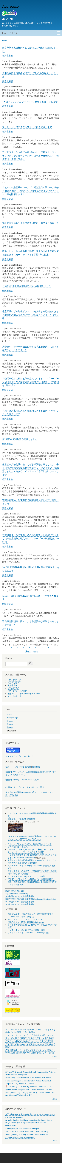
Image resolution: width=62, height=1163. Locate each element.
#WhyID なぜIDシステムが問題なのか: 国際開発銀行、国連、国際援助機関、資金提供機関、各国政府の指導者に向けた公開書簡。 (32, 882)
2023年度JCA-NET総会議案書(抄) (19, 899)
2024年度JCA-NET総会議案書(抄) (19, 896)
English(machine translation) (16, 893)
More (55, 1056)
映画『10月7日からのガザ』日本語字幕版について (29, 844)
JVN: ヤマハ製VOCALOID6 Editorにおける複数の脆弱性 (29, 1041)
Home (4, 40)
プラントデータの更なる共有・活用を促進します (27, 126)
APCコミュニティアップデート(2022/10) (25, 919)
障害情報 (36, 767)
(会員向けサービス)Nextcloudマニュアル (22, 779)
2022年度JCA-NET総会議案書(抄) (19, 901)
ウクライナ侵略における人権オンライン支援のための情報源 (32, 926)
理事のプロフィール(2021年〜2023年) (24, 693)
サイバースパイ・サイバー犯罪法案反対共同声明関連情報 (32, 814)
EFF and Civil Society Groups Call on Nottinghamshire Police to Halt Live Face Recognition (30, 1073)
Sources (10, 727)
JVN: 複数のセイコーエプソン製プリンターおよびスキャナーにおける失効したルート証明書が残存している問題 (30, 1051)
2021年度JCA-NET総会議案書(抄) (19, 904)
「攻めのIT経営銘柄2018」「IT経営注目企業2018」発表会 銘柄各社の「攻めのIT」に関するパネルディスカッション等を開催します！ (30, 191)
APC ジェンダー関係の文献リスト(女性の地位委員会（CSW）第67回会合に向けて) (31, 915)
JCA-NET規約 (13, 688)
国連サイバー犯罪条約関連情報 (21, 819)
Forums (10, 721)
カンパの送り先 (14, 696)
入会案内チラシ (14, 685)
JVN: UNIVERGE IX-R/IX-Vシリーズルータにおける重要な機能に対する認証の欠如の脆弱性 (30, 1031)
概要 (42, 852)
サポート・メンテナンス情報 (18, 767)
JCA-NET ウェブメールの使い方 (19, 756)
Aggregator (11, 730)
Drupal (15, 25)
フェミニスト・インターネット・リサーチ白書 (28, 932)
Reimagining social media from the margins (22, 1128)
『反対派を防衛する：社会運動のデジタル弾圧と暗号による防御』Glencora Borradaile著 (32, 856)
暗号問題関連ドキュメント (19, 847)
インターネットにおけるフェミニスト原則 (26, 876)
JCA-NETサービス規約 (17, 691)
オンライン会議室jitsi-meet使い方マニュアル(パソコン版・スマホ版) (29, 793)
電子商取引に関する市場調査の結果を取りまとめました (30, 222)
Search (10, 724)
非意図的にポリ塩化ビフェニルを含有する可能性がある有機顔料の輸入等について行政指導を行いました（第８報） (30, 315)
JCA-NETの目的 (14, 680)
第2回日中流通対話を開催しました (19, 439)
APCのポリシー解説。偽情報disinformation (26, 922)
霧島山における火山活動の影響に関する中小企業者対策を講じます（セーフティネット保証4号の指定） (30, 253)
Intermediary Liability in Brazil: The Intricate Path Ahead (28, 1077)
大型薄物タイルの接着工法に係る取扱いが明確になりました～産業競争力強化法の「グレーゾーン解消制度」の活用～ (30, 538)
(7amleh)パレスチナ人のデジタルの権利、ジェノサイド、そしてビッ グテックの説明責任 (31, 850)
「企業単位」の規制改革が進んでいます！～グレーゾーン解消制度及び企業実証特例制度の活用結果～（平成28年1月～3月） (30, 382)
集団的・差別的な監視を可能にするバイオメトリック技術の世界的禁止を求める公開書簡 (32, 861)
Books (9, 714)
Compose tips (12, 717)
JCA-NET (9, 18)
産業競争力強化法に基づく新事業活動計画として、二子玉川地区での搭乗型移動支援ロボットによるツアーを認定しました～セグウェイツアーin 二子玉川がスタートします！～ (30, 469)
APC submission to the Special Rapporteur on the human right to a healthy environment (30, 1115)
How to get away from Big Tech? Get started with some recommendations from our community (26, 1135)
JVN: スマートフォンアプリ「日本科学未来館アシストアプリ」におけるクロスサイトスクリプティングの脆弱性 (30, 1036)
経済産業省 (7, 55)
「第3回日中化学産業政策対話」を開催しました (26, 286)
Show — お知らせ (9, 32)
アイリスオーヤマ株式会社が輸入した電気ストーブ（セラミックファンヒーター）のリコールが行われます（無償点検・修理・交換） (30, 156)
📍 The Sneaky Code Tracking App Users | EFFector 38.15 (28, 1086)
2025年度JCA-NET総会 (15, 891)
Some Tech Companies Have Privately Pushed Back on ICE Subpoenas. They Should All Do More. (28, 1082)
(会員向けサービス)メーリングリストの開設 (24, 787)
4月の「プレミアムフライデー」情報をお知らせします (30, 101)
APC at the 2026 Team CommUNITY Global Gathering (26, 1131)
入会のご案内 (13, 682)
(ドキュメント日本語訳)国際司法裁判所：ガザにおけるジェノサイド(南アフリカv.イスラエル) (32, 837)
